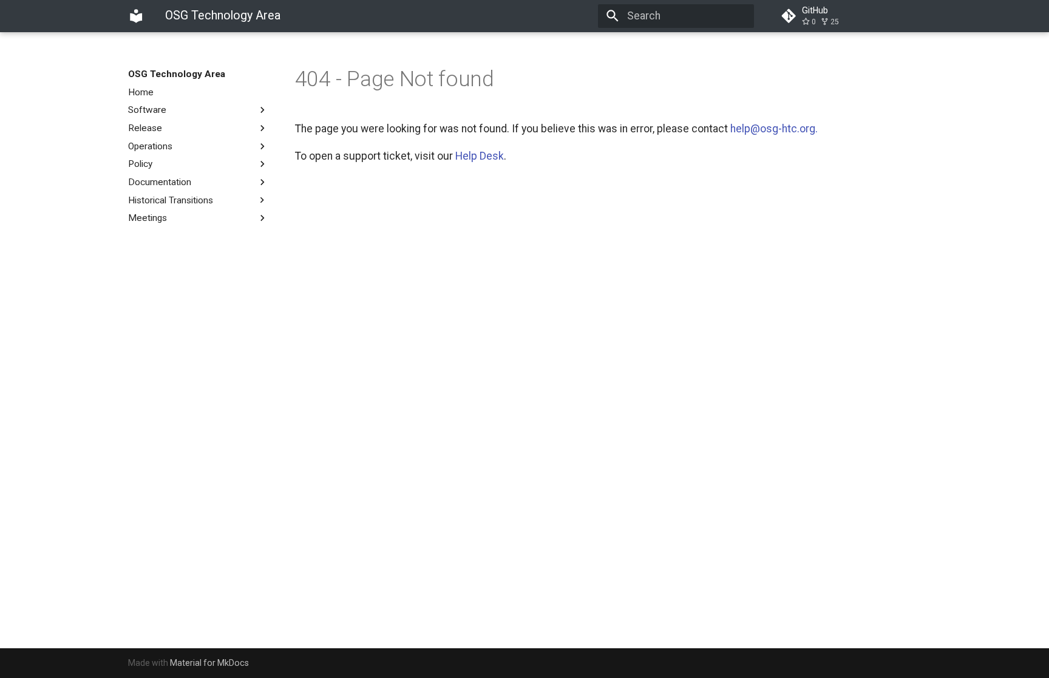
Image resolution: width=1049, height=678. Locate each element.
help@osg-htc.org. (774, 129)
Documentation (159, 182)
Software (147, 109)
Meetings (147, 217)
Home (141, 92)
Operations (150, 146)
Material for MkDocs (209, 663)
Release (145, 128)
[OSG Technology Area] (136, 15)
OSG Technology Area (176, 74)
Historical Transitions (170, 200)
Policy (140, 163)
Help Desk (479, 156)
